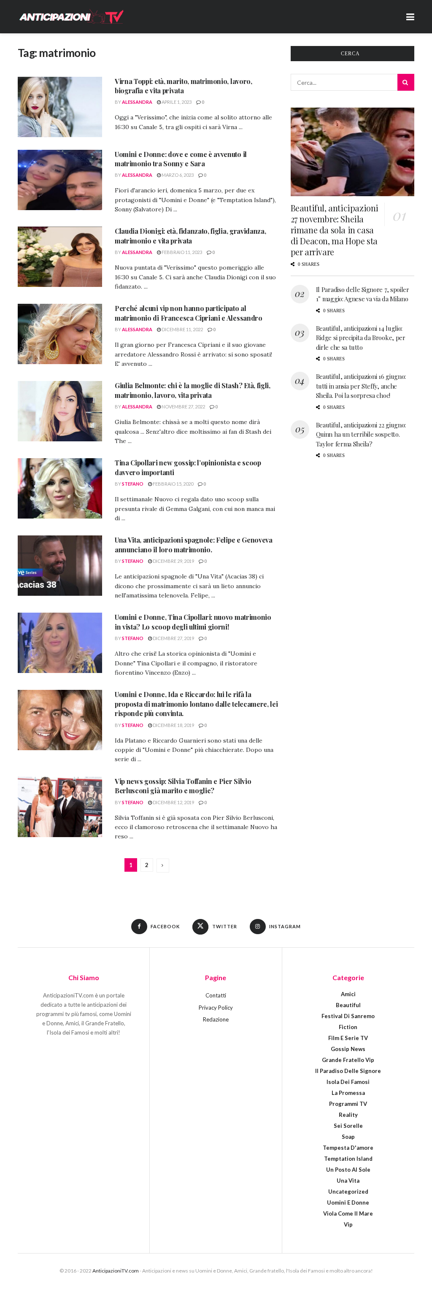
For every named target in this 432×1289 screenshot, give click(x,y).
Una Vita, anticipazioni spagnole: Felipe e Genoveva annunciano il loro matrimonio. (194, 544)
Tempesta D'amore (348, 1147)
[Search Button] (405, 82)
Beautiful (348, 1005)
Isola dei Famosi (348, 1081)
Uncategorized (348, 1191)
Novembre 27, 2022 (183, 406)
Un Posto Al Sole (348, 1169)
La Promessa (348, 1092)
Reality (348, 1114)
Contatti (215, 995)
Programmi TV (348, 1103)
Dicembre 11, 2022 (182, 329)
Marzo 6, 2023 (177, 175)
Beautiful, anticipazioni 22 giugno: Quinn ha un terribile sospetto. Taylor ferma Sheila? (361, 434)
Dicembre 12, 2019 (173, 802)
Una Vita (348, 1180)
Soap (348, 1136)
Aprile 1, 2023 (176, 102)
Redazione (216, 1019)
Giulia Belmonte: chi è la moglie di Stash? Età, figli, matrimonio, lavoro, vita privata (192, 390)
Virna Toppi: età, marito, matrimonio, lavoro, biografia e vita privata (183, 86)
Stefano (132, 483)
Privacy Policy (216, 1007)
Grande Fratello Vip (348, 1060)
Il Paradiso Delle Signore (348, 1070)
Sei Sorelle (348, 1125)
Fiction (348, 1027)
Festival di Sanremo (348, 1016)
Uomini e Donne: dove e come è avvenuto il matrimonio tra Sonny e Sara (181, 159)
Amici (348, 994)
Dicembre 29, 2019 (173, 561)
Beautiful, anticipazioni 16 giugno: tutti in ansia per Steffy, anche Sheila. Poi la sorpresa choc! (361, 386)
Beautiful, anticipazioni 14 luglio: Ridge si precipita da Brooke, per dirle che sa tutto (360, 337)
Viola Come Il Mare (348, 1213)
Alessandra (137, 102)
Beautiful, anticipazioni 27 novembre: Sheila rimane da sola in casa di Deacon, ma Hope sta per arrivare (334, 229)
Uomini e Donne (348, 1202)
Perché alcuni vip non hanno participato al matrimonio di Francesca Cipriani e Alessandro (188, 313)
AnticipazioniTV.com (115, 1270)
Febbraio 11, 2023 (181, 252)
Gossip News (348, 1049)
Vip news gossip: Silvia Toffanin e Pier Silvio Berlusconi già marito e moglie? (183, 786)
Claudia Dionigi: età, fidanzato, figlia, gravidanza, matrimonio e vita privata (190, 236)
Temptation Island (348, 1158)
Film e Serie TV (348, 1038)
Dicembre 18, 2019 (173, 725)
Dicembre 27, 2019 (173, 638)
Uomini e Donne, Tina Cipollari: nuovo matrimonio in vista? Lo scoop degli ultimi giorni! (193, 622)
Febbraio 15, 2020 (172, 483)
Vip (348, 1224)
